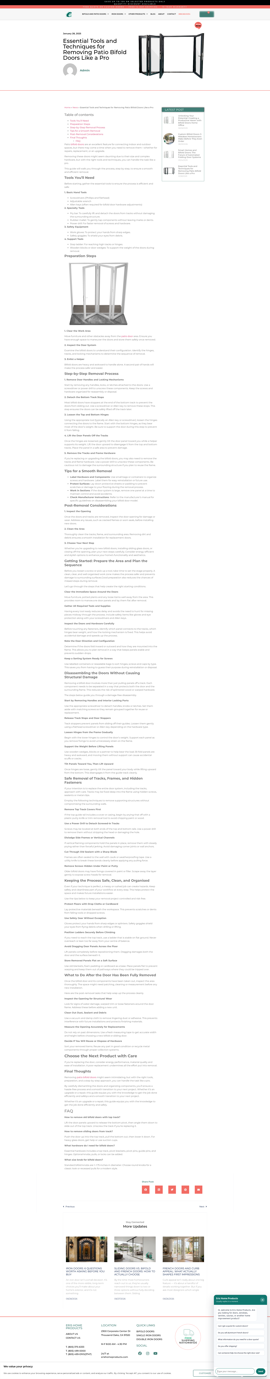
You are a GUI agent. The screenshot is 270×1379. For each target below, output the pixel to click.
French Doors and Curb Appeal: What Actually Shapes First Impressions (181, 1271)
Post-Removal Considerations (86, 134)
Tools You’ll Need (79, 120)
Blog (152, 14)
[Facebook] (139, 1353)
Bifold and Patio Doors (94, 14)
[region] (135, 1370)
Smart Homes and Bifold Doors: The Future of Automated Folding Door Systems (189, 153)
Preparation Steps (80, 124)
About (161, 14)
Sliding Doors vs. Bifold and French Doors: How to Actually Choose (134, 1271)
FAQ (78, 141)
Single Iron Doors (148, 1335)
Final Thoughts (78, 137)
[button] (145, 1190)
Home (67, 107)
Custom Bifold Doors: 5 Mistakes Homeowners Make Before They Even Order (190, 137)
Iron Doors (117, 14)
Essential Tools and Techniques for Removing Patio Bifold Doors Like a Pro (189, 169)
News (75, 107)
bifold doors (77, 144)
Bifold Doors (145, 1331)
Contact (171, 14)
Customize (205, 1373)
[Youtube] (155, 1353)
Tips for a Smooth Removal (85, 131)
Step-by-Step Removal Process (87, 127)
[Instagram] (147, 1353)
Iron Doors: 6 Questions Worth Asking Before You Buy (85, 1271)
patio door (127, 336)
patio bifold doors (86, 1077)
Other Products (137, 14)
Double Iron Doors (149, 1339)
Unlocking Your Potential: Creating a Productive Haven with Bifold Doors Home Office (190, 120)
